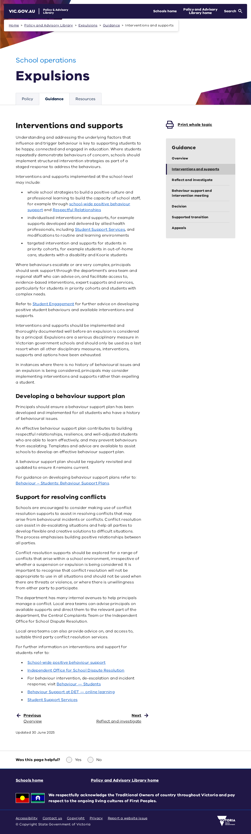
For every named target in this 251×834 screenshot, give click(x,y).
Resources (85, 99)
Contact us (52, 818)
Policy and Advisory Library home (125, 780)
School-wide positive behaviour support (66, 662)
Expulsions (88, 25)
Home (14, 25)
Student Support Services (100, 229)
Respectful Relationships (77, 210)
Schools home (29, 780)
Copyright (76, 818)
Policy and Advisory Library (48, 25)
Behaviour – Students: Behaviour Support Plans (62, 483)
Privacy (96, 818)
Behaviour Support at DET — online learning (71, 692)
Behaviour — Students (79, 684)
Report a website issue (128, 818)
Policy (27, 99)
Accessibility (27, 818)
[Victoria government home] (226, 821)
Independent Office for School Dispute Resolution (76, 670)
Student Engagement (53, 304)
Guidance (111, 25)
